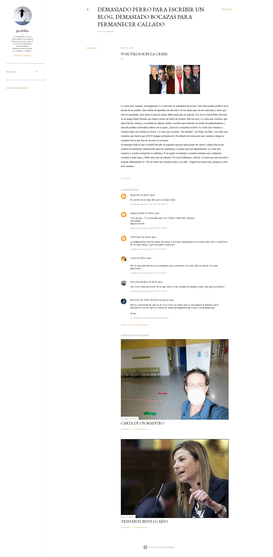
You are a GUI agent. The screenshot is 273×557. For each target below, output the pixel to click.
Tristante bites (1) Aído (144, 521)
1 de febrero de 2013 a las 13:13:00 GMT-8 (148, 291)
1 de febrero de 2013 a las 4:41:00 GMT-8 (148, 273)
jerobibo (22, 30)
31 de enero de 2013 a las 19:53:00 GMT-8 (148, 228)
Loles (133, 258)
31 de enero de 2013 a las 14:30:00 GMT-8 (148, 204)
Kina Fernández (139, 281)
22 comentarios (140, 429)
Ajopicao (135, 195)
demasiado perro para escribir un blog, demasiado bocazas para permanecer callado (150, 17)
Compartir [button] (91, 48)
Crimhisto (135, 237)
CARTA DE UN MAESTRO (142, 423)
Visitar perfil (22, 55)
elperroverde (137, 213)
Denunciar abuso (17, 87)
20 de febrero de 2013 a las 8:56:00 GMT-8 (149, 318)
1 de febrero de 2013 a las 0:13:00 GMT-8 (148, 249)
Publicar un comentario (135, 325)
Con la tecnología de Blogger (162, 547)
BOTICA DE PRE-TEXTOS (144, 300)
